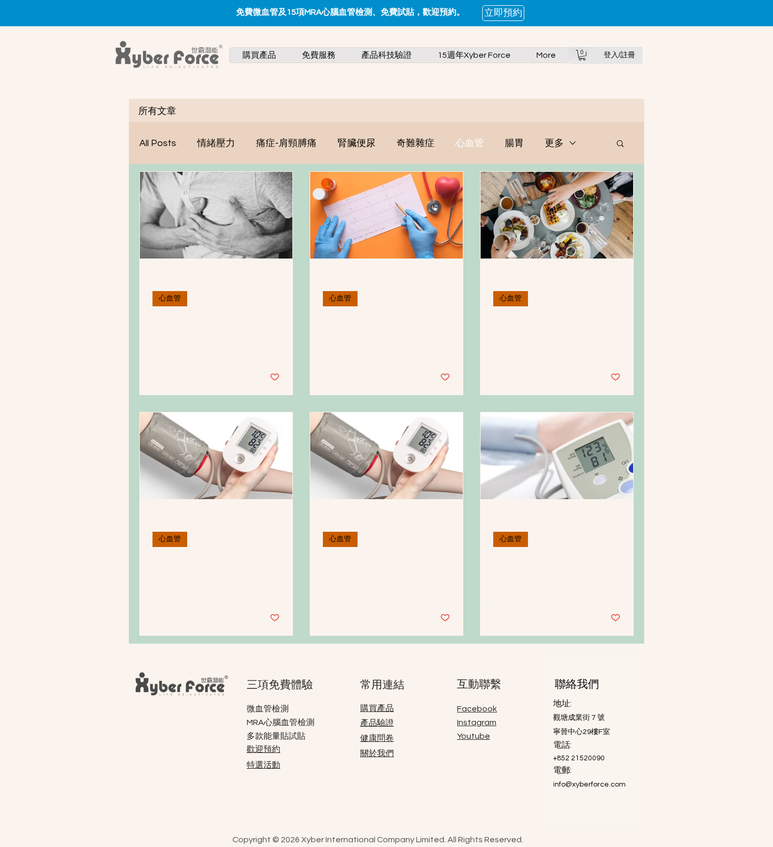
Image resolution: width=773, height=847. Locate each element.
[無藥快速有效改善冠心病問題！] (216, 215)
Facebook (477, 709)
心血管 (469, 143)
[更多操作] (278, 282)
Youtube (473, 736)
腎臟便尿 (356, 143)
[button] (259, 55)
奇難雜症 (415, 143)
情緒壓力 (216, 143)
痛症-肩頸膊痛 (286, 143)
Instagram (476, 722)
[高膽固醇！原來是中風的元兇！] (557, 215)
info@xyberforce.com (589, 784)
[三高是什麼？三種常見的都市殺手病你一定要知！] (557, 455)
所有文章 (157, 110)
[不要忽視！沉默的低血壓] (216, 455)
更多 (554, 143)
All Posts (157, 143)
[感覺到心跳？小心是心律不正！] (386, 215)
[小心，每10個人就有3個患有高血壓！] (386, 455)
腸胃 (514, 143)
